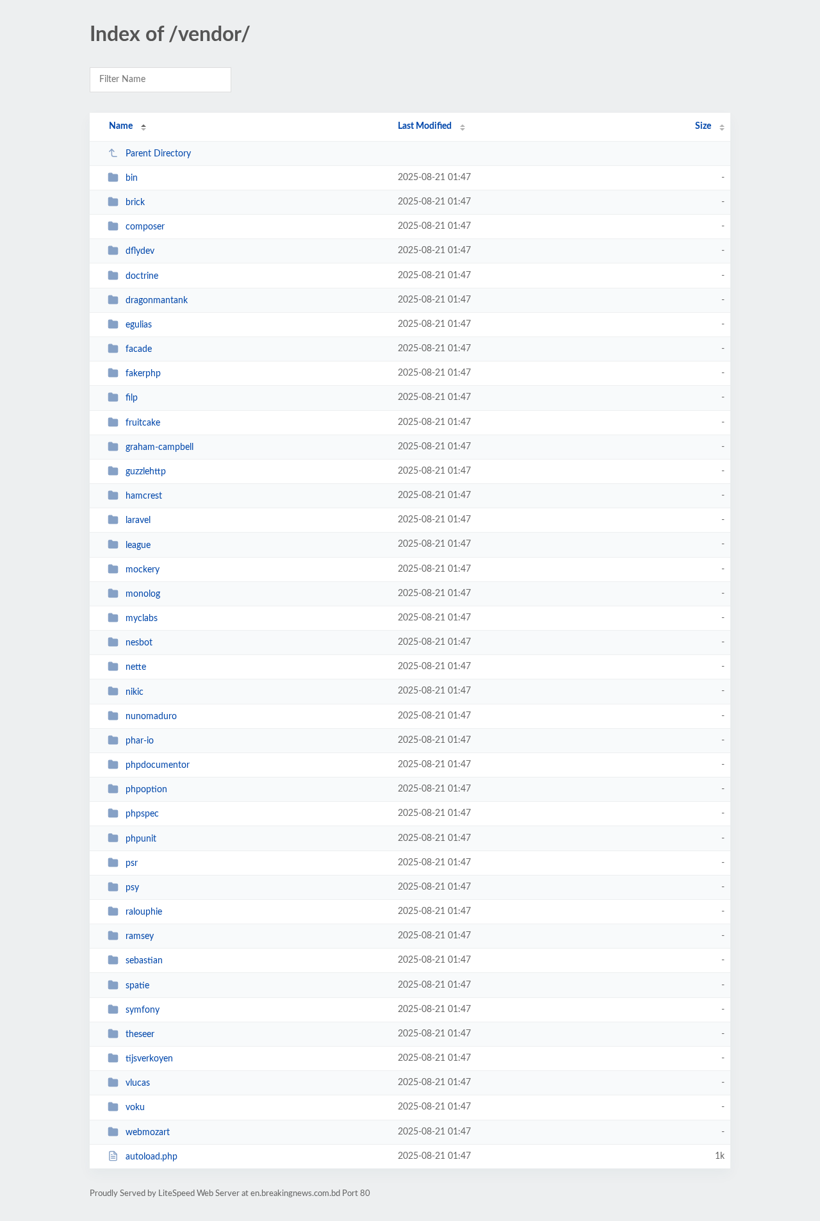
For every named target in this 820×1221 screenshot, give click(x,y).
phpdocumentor (158, 765)
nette (136, 667)
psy (132, 887)
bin (132, 178)
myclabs (142, 618)
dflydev (140, 251)
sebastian (144, 960)
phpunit (141, 838)
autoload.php (151, 1156)
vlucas (138, 1083)
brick (135, 202)
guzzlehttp (146, 471)
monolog (143, 594)
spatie (137, 985)
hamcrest (144, 496)
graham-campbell (159, 447)
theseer (140, 1034)
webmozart (148, 1132)
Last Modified (425, 126)
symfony (143, 1010)
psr (132, 863)
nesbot (139, 642)
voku (135, 1107)
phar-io (140, 740)
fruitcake (143, 423)
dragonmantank (157, 300)
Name (121, 126)
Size (703, 126)
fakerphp (143, 373)
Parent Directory (158, 153)
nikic (135, 691)
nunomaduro (151, 716)
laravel (138, 520)
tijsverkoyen (149, 1058)
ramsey (140, 936)
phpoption (146, 789)
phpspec (142, 814)
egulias (139, 324)
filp (132, 398)
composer (145, 226)
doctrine (142, 276)
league (138, 544)
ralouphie (144, 912)
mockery (143, 569)
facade (139, 349)
